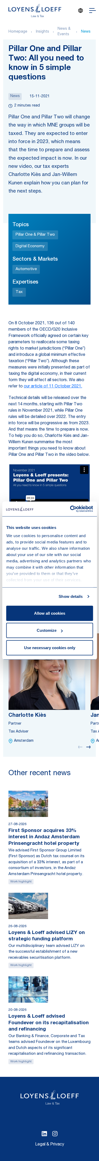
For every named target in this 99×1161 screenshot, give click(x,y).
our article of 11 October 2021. (53, 387)
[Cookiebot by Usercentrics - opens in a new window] (70, 509)
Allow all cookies (49, 613)
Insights (42, 32)
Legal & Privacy (49, 1145)
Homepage (17, 32)
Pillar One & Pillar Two (35, 235)
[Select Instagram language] (55, 1133)
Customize (46, 630)
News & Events (64, 31)
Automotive (26, 269)
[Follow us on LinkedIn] (44, 1133)
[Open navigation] (92, 10)
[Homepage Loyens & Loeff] (34, 10)
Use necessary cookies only (49, 647)
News (86, 32)
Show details (71, 596)
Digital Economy (30, 246)
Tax (19, 292)
